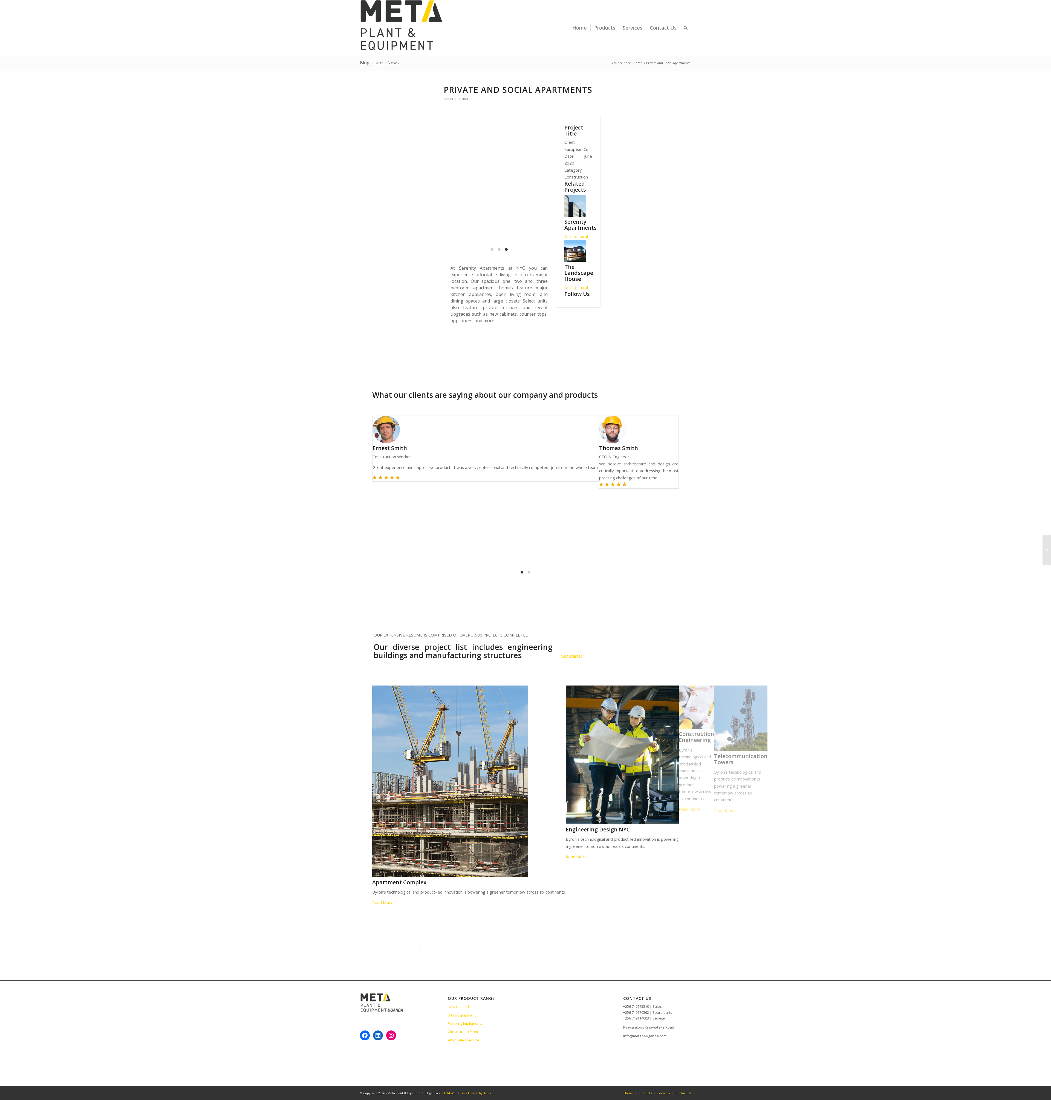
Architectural (456, 99)
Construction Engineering (390, 737)
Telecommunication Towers (434, 759)
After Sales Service (463, 1040)
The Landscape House (578, 273)
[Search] (685, 27)
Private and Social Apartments (518, 89)
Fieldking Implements (465, 1023)
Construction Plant (463, 1031)
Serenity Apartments (580, 224)
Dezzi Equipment (462, 1015)
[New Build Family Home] (1047, 550)
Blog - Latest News (379, 63)
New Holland (458, 1006)
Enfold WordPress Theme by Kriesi (466, 1093)
